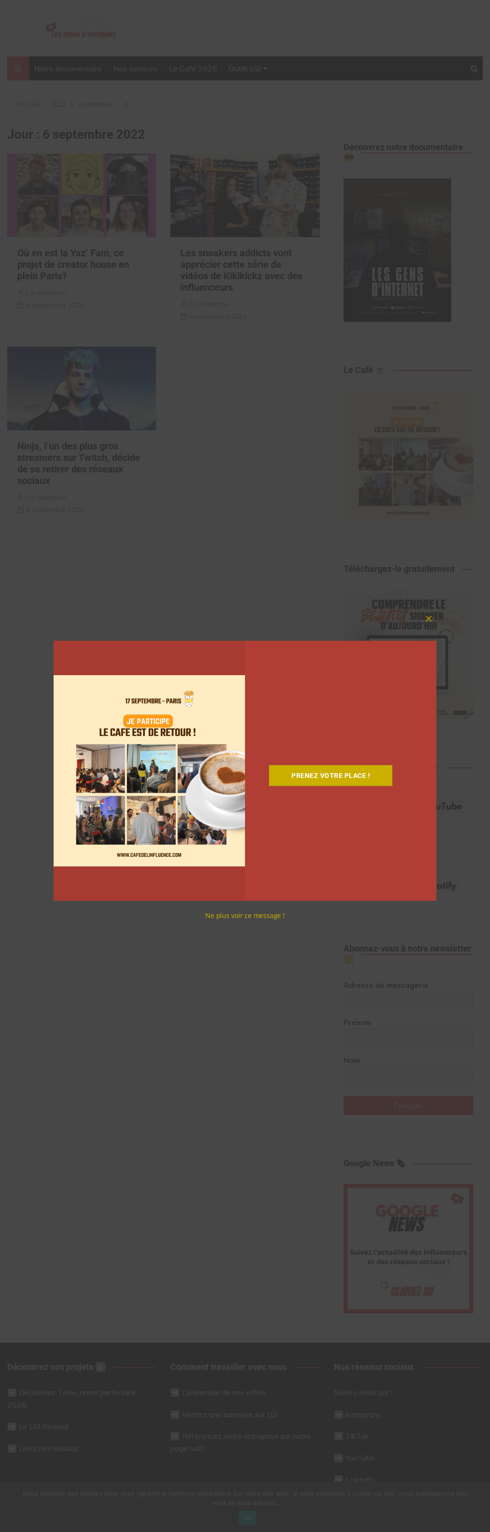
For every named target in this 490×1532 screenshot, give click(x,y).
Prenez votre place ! (330, 775)
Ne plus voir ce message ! (245, 915)
